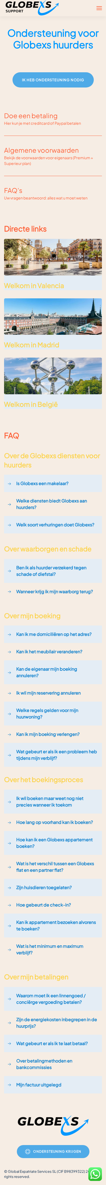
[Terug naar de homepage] (33, 8)
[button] (99, 8)
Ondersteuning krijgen (57, 1151)
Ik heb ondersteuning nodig (53, 80)
